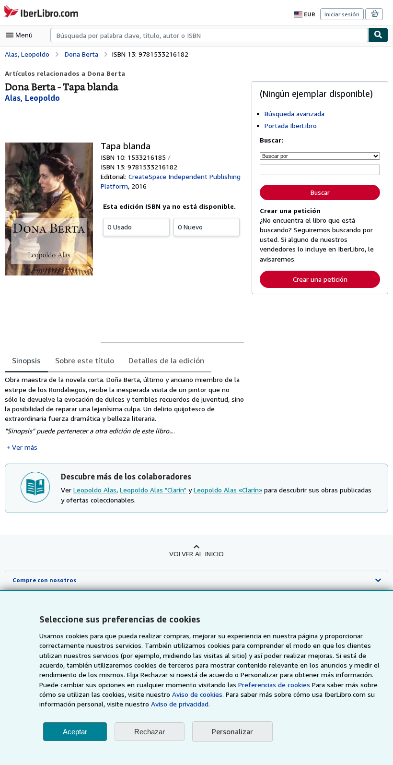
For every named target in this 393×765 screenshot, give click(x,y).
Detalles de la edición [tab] (166, 360)
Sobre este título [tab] (84, 360)
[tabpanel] (124, 413)
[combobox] (209, 35)
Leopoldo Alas (94, 490)
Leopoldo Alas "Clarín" (153, 490)
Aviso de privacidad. (180, 704)
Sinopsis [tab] (26, 360)
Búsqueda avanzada (294, 113)
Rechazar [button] (149, 732)
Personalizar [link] (232, 731)
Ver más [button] (24, 447)
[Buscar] (378, 35)
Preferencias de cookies (274, 685)
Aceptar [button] (75, 732)
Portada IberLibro (291, 125)
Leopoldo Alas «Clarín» (228, 490)
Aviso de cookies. (198, 694)
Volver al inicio (196, 554)
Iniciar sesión (341, 14)
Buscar (320, 192)
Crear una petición (320, 279)
